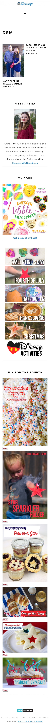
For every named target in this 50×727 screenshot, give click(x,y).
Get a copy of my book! (25, 237)
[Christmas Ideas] (25, 338)
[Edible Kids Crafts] (25, 234)
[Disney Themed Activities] (25, 357)
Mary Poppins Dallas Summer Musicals (12, 84)
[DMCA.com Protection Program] (25, 713)
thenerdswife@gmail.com (25, 163)
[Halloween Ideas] (25, 301)
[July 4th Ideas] (25, 282)
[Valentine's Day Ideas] (25, 264)
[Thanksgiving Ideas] (25, 320)
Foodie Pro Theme (30, 721)
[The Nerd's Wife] (25, 7)
